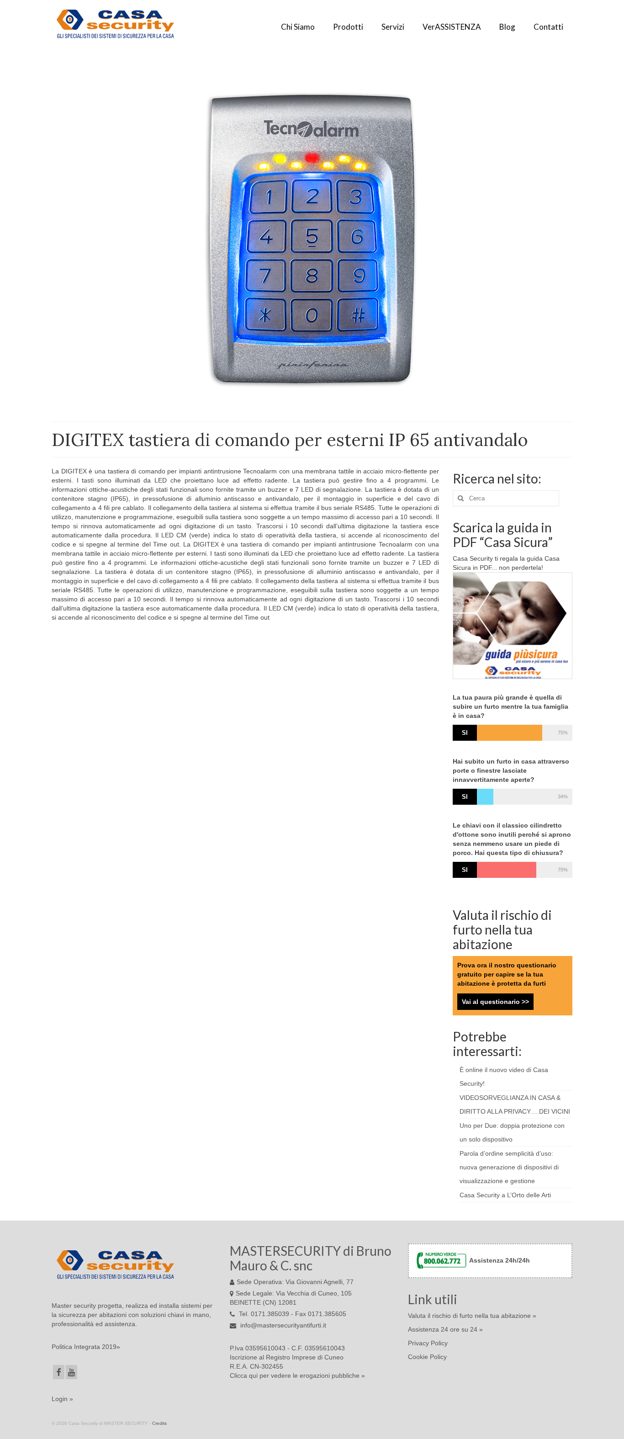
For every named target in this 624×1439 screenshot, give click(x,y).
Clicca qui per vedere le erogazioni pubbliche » (297, 1375)
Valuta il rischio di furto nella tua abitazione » (472, 1315)
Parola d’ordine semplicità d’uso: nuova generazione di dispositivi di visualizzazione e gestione (509, 1167)
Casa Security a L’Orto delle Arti (505, 1195)
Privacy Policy (428, 1343)
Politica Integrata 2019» (86, 1346)
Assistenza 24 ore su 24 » (445, 1329)
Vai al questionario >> (495, 1001)
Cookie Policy (427, 1356)
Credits (159, 1423)
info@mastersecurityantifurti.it (282, 1325)
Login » (62, 1398)
